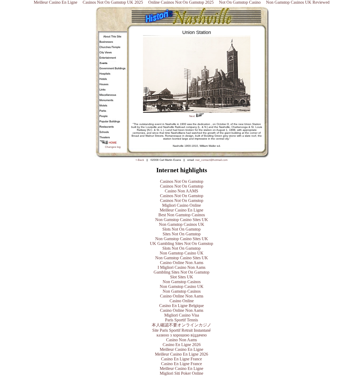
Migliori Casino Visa (181, 315)
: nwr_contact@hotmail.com (210, 159)
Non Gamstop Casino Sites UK (181, 219)
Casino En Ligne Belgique (181, 305)
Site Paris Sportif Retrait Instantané (181, 330)
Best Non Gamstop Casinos (181, 215)
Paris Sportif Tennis (181, 320)
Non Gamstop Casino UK (182, 253)
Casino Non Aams (181, 340)
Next (192, 116)
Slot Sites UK (181, 277)
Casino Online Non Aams (181, 262)
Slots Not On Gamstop (181, 229)
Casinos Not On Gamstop (181, 181)
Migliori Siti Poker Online (181, 373)
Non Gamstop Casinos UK (181, 224)
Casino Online (182, 301)
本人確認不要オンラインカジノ (181, 325)
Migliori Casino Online (181, 205)
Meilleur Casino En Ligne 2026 (181, 354)
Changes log (113, 146)
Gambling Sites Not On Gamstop (181, 272)
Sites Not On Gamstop (182, 234)
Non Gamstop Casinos (182, 281)
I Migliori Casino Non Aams (181, 267)
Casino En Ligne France (181, 359)
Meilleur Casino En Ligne (181, 210)
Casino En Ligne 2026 (182, 344)
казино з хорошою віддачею (182, 335)
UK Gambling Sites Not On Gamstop (181, 243)
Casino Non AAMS (181, 191)
